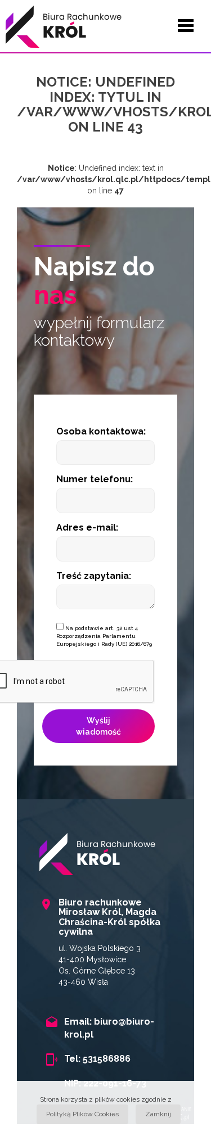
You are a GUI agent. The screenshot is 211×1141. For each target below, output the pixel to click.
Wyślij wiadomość (98, 726)
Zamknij (158, 1114)
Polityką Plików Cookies (82, 1114)
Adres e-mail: (87, 527)
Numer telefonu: (94, 479)
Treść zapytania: (93, 575)
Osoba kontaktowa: (101, 431)
